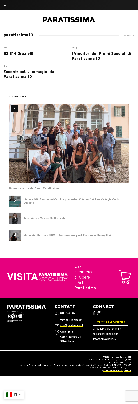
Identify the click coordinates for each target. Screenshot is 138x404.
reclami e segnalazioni (106, 334)
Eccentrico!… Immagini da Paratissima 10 (29, 74)
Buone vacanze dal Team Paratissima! (34, 188)
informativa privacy (104, 339)
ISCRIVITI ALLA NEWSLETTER (110, 322)
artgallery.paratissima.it (107, 329)
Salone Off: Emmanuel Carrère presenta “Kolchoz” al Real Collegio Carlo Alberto (71, 201)
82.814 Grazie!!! (18, 54)
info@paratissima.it (71, 325)
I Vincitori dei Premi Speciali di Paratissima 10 (101, 56)
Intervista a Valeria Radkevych (44, 218)
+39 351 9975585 (71, 320)
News (6, 66)
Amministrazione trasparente (117, 370)
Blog (6, 47)
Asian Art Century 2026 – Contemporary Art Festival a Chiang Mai (67, 235)
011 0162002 (67, 313)
